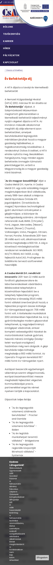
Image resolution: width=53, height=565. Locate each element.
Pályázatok (11, 55)
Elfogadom (42, 557)
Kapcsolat (10, 62)
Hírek (6, 48)
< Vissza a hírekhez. (14, 70)
